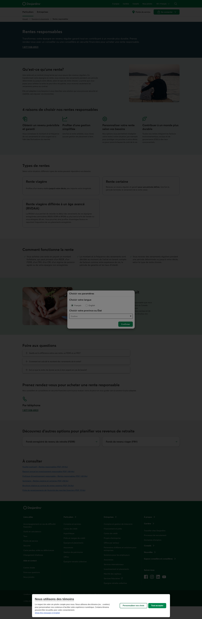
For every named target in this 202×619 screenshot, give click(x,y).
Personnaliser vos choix (133, 606)
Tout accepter (157, 606)
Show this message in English (47, 613)
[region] (101, 605)
